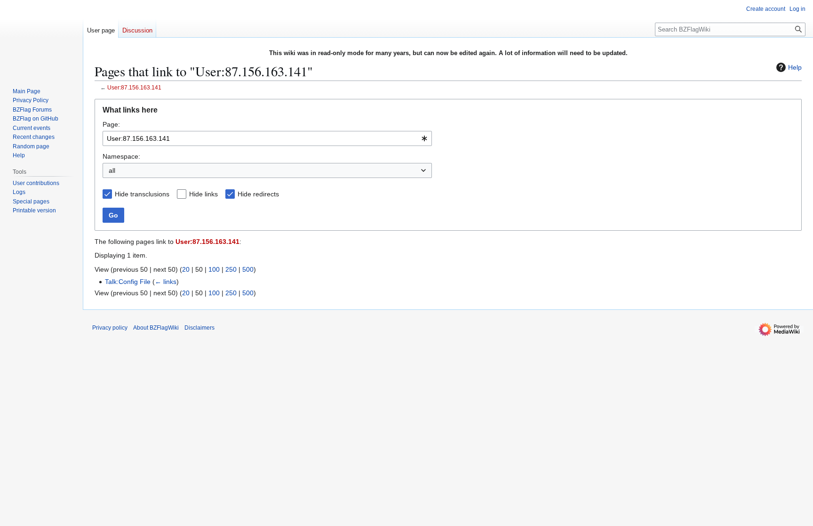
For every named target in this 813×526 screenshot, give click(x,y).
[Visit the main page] (41, 37)
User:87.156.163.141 (134, 87)
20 (186, 269)
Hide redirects (258, 194)
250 (231, 269)
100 (214, 269)
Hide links (203, 194)
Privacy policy (110, 327)
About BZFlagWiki (156, 327)
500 (248, 269)
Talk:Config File (128, 281)
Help (795, 67)
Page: (111, 124)
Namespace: (121, 156)
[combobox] (267, 138)
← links (165, 281)
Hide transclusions (142, 194)
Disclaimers (199, 327)
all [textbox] (112, 170)
